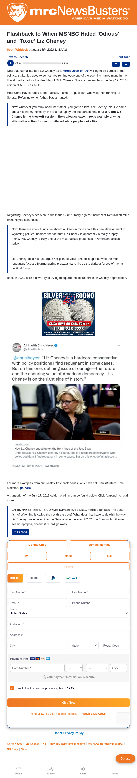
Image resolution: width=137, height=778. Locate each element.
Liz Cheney (32, 743)
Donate (125, 758)
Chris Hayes (14, 743)
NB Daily (12, 749)
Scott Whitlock (17, 49)
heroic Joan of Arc (75, 70)
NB (45, 743)
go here (25, 488)
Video (24, 749)
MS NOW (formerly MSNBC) (105, 743)
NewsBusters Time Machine (67, 743)
